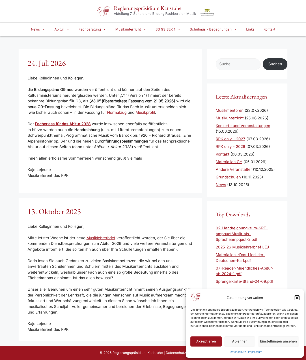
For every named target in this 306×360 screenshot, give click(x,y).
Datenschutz (238, 351)
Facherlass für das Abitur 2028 (63, 124)
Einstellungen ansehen (278, 341)
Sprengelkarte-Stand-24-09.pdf (244, 281)
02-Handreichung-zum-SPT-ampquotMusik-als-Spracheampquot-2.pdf (242, 234)
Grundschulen (228, 177)
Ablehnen (240, 341)
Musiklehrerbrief (100, 238)
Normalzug (117, 112)
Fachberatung (90, 29)
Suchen (275, 64)
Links (250, 29)
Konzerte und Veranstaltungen (243, 125)
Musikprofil (145, 112)
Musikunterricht (128, 29)
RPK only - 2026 (230, 146)
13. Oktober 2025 (54, 211)
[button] (297, 298)
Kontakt (269, 29)
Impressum (255, 351)
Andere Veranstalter (234, 169)
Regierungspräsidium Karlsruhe (147, 7)
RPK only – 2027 (230, 139)
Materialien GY (229, 162)
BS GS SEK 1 (165, 29)
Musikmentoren (230, 110)
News (35, 29)
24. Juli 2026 (47, 63)
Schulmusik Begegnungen (211, 29)
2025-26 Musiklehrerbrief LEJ (242, 247)
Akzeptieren (206, 341)
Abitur (59, 29)
